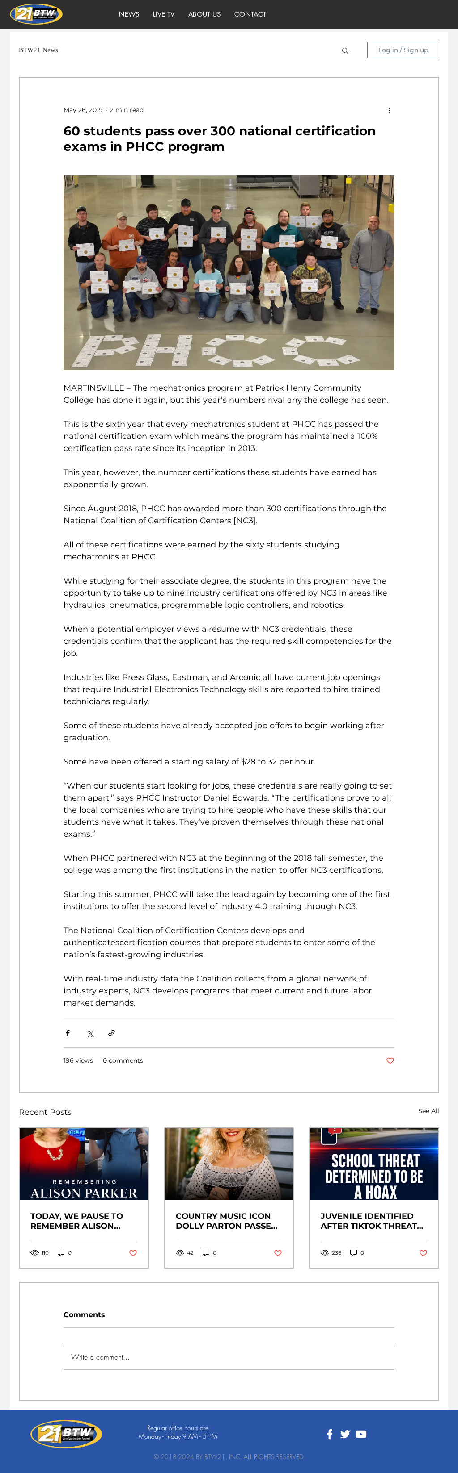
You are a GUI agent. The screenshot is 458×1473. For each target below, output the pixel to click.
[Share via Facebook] (68, 1033)
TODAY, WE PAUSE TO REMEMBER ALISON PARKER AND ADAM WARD (76, 1221)
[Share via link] (111, 1033)
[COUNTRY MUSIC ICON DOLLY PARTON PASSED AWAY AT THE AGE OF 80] (229, 1164)
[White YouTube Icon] (361, 1434)
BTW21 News (38, 50)
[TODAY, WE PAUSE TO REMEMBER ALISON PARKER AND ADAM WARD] (84, 1164)
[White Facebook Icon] (329, 1434)
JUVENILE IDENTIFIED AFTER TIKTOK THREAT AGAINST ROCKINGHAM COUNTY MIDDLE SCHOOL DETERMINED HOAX (371, 1221)
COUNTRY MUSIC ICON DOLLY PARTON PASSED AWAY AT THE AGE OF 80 (228, 1221)
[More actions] (389, 109)
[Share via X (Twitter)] (89, 1033)
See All (428, 1111)
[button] (345, 50)
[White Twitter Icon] (345, 1434)
